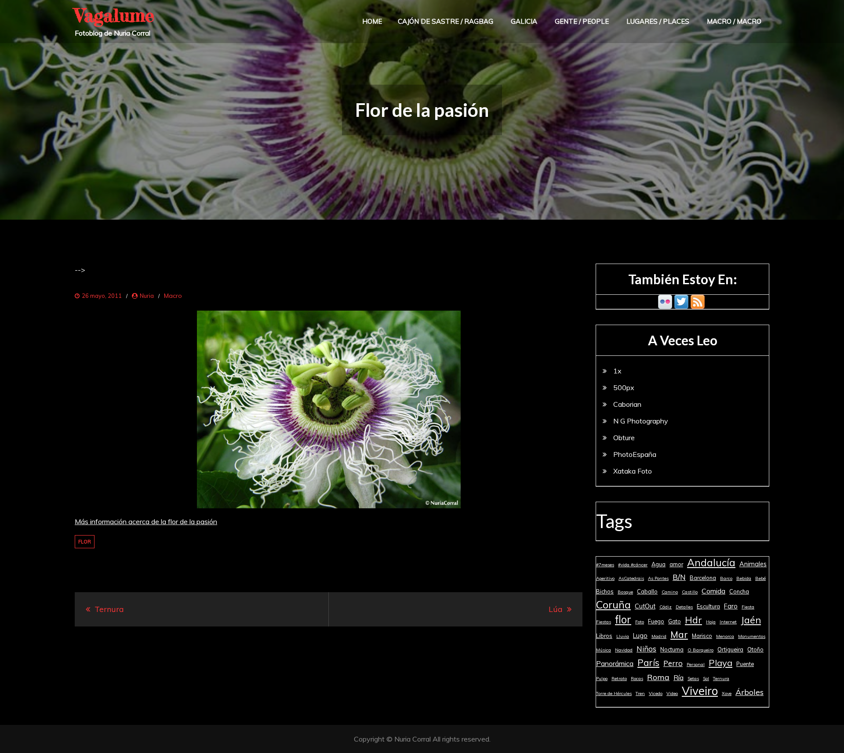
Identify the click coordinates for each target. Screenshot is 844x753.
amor (676, 564)
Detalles (684, 607)
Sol (706, 678)
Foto (639, 622)
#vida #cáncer (633, 565)
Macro (173, 296)
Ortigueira (730, 649)
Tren (640, 693)
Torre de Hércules (614, 693)
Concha (739, 591)
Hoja (711, 622)
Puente (745, 663)
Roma (658, 677)
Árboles (749, 692)
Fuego (656, 621)
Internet (728, 622)
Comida (713, 590)
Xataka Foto (632, 471)
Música (603, 650)
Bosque (625, 592)
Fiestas (603, 622)
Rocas (637, 678)
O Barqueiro (700, 650)
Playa (720, 662)
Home (372, 21)
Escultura (708, 606)
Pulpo (602, 678)
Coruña (613, 604)
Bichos (605, 591)
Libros (604, 635)
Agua (658, 564)
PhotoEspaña (634, 454)
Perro (673, 663)
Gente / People (582, 21)
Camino (670, 592)
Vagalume (114, 15)
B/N (679, 577)
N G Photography (640, 420)
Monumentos (751, 636)
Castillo (690, 592)
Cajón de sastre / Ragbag (445, 21)
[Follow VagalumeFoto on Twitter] (681, 301)
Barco (726, 578)
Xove (726, 693)
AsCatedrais (631, 578)
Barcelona (703, 577)
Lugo (640, 636)
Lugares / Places (657, 21)
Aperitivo (605, 578)
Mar (679, 634)
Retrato (619, 678)
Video (672, 693)
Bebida (743, 578)
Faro (731, 606)
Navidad (624, 650)
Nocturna (672, 649)
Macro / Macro (734, 21)
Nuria (147, 295)
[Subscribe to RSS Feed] (698, 301)
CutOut (645, 606)
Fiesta (748, 607)
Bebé (760, 578)
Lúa (556, 609)
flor (84, 542)
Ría (678, 677)
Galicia (524, 21)
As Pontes (658, 578)
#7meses (605, 565)
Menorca (725, 636)
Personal (696, 664)
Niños (646, 648)
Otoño (755, 649)
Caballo (647, 591)
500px (623, 387)
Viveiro (700, 691)
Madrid (658, 636)
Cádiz (665, 607)
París (648, 662)
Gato (674, 621)
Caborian (627, 404)
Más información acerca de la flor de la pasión (146, 521)
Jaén (751, 620)
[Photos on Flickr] (665, 301)
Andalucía (711, 563)
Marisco (702, 635)
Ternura (109, 609)
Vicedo (655, 693)
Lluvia (622, 636)
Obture (624, 437)
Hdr (693, 620)
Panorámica (614, 663)
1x (617, 370)
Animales (753, 564)
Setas (693, 678)
